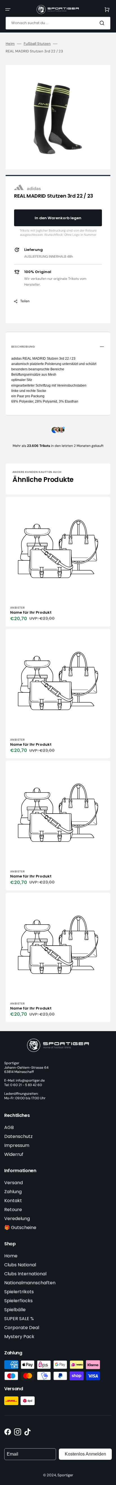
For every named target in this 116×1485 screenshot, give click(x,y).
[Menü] (8, 9)
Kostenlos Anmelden (85, 1454)
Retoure (13, 1209)
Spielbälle (15, 1309)
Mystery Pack (19, 1336)
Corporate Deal (21, 1327)
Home (10, 1256)
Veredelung (17, 1218)
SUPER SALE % (19, 1318)
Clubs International (25, 1274)
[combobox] (58, 23)
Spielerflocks (18, 1300)
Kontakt (13, 1200)
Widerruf (13, 1154)
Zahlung (13, 1191)
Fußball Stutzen (37, 43)
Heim (10, 43)
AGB (9, 1127)
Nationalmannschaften (29, 1283)
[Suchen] (103, 23)
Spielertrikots (19, 1291)
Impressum (16, 1145)
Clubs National (20, 1265)
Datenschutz (18, 1136)
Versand (13, 1182)
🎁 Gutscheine (20, 1227)
